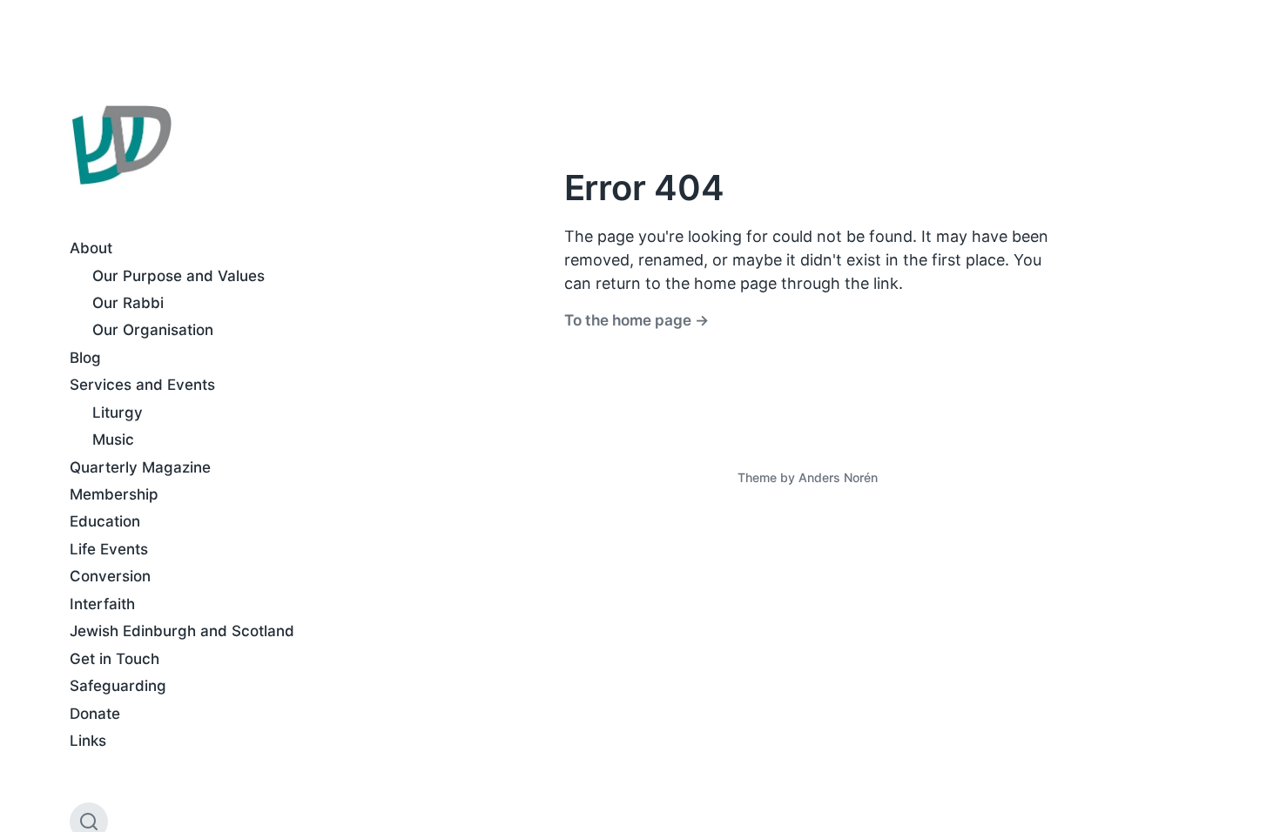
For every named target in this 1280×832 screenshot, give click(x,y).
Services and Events (142, 384)
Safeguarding (118, 685)
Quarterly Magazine (140, 467)
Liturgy (117, 412)
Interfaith (102, 604)
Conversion (110, 576)
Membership (114, 494)
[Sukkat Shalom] (121, 145)
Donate (95, 713)
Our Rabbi (128, 303)
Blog (85, 357)
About (91, 248)
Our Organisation (152, 330)
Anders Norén (838, 477)
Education (105, 521)
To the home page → (636, 320)
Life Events (109, 549)
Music (113, 439)
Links (88, 740)
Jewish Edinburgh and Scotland (182, 631)
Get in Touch (114, 659)
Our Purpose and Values (178, 276)
